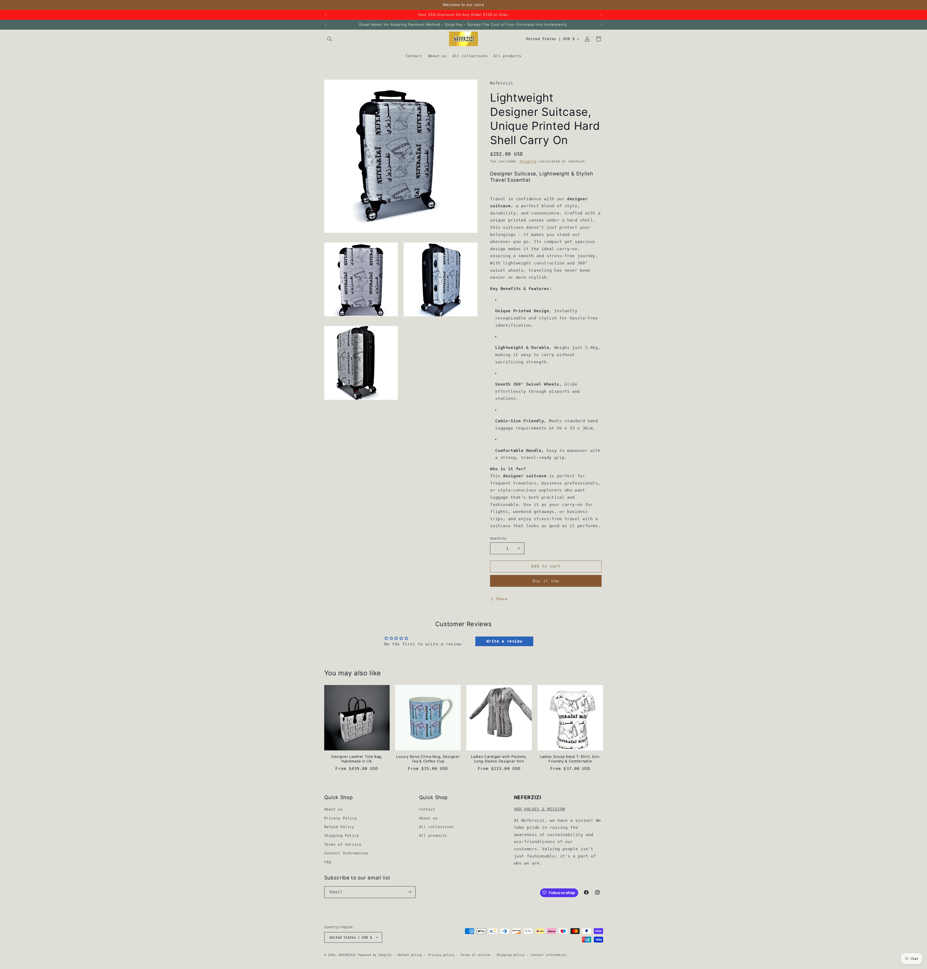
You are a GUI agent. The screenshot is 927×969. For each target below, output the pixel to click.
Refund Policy (339, 827)
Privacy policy (441, 954)
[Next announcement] (601, 15)
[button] (329, 38)
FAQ (327, 862)
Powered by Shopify (375, 954)
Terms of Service (342, 844)
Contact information (548, 954)
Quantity (498, 538)
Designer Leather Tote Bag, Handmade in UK (356, 758)
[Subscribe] (409, 892)
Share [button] (501, 599)
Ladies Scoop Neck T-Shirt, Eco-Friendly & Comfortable (570, 758)
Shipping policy (511, 954)
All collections (436, 827)
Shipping (528, 161)
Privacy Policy (340, 818)
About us (333, 809)
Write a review (504, 641)
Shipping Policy (341, 836)
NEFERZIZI (347, 954)
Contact (427, 809)
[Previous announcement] (325, 15)
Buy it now (546, 581)
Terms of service (475, 954)
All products (433, 836)
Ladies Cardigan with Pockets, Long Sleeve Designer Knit (499, 758)
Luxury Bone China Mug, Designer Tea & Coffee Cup (428, 758)
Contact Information (346, 853)
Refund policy (410, 954)
